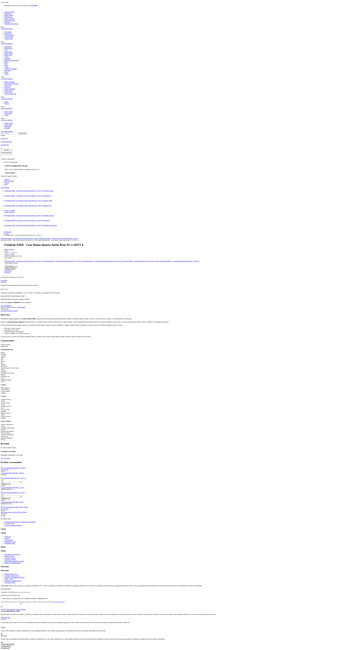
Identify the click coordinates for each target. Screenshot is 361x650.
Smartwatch (8, 13)
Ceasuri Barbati (9, 35)
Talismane (8, 58)
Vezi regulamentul (6, 305)
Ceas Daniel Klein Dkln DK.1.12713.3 (12, 487)
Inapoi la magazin (10, 173)
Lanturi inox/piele (10, 89)
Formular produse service (12, 576)
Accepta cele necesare (8, 644)
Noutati (7, 179)
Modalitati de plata (10, 541)
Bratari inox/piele (10, 82)
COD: (6, 253)
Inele (6, 63)
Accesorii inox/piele (10, 94)
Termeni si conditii (10, 559)
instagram (9, 311)
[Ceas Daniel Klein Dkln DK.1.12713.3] (13, 478)
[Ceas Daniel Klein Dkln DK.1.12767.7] (13, 492)
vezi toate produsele (7, 28)
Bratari (7, 62)
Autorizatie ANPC (10, 582)
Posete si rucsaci (9, 18)
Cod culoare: (8, 258)
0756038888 (33, 5)
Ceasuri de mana (9, 12)
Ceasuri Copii (9, 38)
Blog (6, 184)
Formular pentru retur (11, 574)
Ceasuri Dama (9, 37)
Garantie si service (10, 558)
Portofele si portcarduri (11, 24)
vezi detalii (4, 280)
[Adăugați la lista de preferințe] (1, 491)
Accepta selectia (6, 646)
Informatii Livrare (10, 543)
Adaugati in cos (6, 484)
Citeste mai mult (5, 617)
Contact (7, 182)
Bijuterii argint (9, 15)
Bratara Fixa (8, 47)
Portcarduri (8, 126)
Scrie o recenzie (9, 249)
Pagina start (8, 232)
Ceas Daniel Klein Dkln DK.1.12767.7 (12, 502)
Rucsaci (7, 103)
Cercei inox (8, 85)
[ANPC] (3, 609)
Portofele (7, 128)
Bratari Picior (8, 48)
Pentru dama (8, 52)
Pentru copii (8, 55)
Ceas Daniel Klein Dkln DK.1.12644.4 (12, 473)
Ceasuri (7, 233)
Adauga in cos (13, 266)
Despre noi (8, 536)
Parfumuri (7, 22)
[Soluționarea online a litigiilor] (16, 609)
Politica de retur (9, 556)
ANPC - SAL (9, 579)
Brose (6, 72)
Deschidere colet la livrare (12, 554)
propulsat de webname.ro (58, 602)
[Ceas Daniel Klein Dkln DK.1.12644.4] (13, 468)
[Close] (1, 9)
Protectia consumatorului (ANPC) (15, 577)
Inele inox (7, 87)
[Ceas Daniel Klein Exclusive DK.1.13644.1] (14, 507)
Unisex (7, 115)
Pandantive (8, 70)
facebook (3, 311)
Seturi (6, 65)
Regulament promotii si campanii (14, 561)
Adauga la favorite (10, 269)
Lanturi (7, 67)
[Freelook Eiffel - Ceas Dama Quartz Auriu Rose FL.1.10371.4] (20, 238)
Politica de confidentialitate (12, 563)
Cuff (6, 50)
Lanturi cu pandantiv (11, 69)
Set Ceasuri (8, 32)
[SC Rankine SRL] (7, 131)
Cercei (6, 57)
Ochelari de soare (10, 20)
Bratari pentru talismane (12, 60)
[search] (23, 133)
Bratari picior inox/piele (12, 83)
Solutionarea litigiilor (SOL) (13, 581)
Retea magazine (9, 181)
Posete (6, 102)
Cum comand (9, 540)
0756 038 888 (5, 187)
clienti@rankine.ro (15, 522)
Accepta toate (5, 648)
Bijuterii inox (8, 17)
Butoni (7, 74)
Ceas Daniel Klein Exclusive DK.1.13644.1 (14, 512)
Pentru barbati (9, 53)
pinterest (15, 311)
